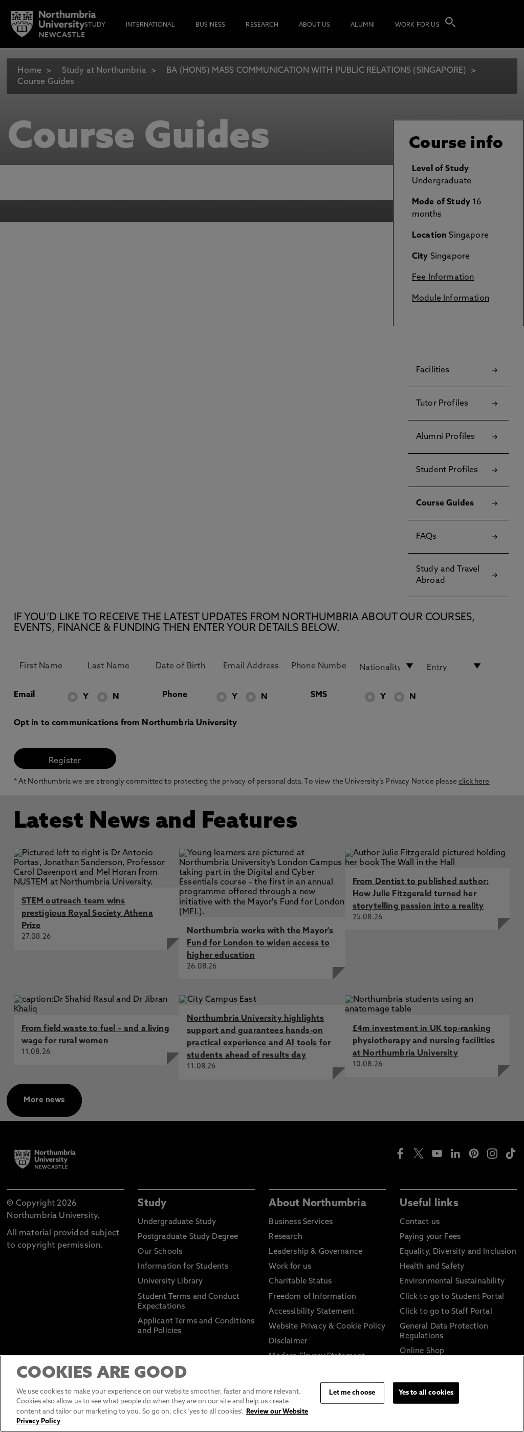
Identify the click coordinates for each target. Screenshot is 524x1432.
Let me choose (352, 1392)
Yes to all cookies (426, 1392)
